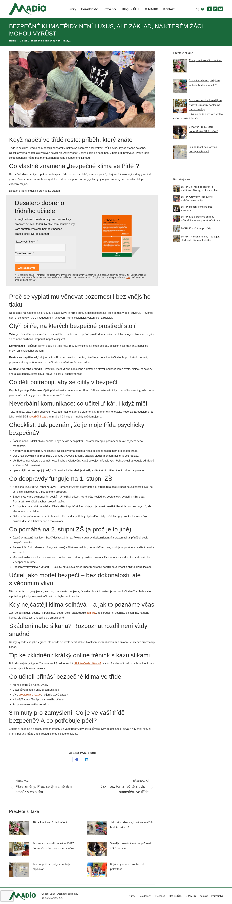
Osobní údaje (48, 893)
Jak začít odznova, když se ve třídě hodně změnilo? (131, 825)
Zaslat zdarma (26, 267)
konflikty (91, 612)
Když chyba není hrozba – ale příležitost (127, 866)
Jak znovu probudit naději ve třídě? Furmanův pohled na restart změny (53, 846)
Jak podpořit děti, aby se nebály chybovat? (51, 866)
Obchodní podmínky (67, 893)
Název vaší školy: (26, 241)
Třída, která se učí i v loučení (50, 822)
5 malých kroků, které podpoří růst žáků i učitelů (130, 846)
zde (128, 277)
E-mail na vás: (24, 253)
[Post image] (19, 828)
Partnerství (217, 896)
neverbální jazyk (38, 416)
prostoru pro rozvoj (30, 694)
